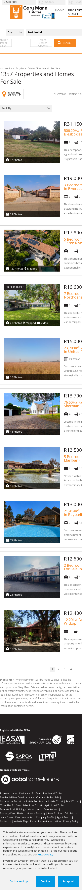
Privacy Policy (70, 821)
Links (33, 821)
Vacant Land (34, 809)
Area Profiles (55, 813)
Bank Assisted (51, 809)
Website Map (21, 821)
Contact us (5, 821)
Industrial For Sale (33, 801)
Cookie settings (19, 881)
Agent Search (64, 817)
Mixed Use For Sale (10, 805)
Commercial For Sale (47, 797)
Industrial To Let (54, 801)
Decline (45, 881)
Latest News (6, 817)
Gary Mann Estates (25, 68)
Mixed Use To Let (32, 805)
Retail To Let (72, 801)
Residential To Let (52, 793)
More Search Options (43, 43)
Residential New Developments (17, 797)
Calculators (70, 813)
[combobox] (23, 108)
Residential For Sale (30, 793)
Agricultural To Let (54, 805)
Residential (43, 68)
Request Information (49, 821)
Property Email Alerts (11, 813)
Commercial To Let (10, 801)
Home (13, 793)
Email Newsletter (24, 817)
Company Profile (45, 817)
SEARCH (67, 43)
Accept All (68, 881)
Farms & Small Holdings (12, 809)
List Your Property (35, 813)
